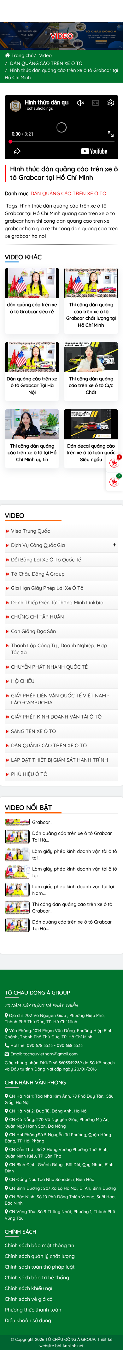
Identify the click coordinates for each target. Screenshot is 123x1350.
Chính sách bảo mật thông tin (39, 1245)
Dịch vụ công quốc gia (38, 545)
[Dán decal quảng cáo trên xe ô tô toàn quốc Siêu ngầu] (91, 423)
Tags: (11, 205)
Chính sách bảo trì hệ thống (37, 1277)
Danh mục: (17, 193)
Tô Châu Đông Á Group (38, 574)
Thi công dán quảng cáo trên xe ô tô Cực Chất (91, 385)
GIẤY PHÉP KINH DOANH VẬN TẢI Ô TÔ (56, 716)
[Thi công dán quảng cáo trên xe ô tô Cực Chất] (91, 356)
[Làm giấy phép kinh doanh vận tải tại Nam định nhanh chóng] (17, 884)
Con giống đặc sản (33, 631)
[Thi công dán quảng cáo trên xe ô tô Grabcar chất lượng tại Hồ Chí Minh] (91, 282)
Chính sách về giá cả (29, 1299)
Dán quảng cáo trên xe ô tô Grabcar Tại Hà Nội (32, 385)
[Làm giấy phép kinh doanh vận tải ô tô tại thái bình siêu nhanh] (17, 849)
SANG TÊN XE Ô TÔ (33, 731)
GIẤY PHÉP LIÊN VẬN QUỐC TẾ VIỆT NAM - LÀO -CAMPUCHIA (60, 699)
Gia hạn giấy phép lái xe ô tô (47, 588)
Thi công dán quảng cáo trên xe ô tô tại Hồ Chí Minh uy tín (32, 452)
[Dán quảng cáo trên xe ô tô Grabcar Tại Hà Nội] (32, 356)
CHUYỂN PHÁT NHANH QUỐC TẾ (49, 667)
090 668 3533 (70, 1045)
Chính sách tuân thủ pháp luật (40, 1267)
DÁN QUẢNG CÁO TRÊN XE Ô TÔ (46, 63)
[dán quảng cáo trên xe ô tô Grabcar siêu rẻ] (32, 282)
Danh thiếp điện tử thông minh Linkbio (57, 602)
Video (45, 55)
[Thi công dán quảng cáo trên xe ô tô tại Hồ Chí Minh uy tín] (32, 423)
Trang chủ (22, 55)
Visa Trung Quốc (30, 531)
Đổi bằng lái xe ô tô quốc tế (46, 559)
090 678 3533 (40, 1045)
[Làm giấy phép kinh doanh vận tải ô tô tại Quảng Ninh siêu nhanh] (17, 866)
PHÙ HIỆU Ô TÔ (29, 774)
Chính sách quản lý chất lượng (40, 1256)
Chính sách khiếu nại (28, 1288)
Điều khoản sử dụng (28, 1320)
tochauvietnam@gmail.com (50, 1053)
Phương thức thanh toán (33, 1309)
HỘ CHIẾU (22, 681)
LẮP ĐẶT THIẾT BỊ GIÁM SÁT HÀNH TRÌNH (59, 760)
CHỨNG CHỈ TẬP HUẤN (37, 616)
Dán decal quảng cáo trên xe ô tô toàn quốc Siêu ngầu (91, 452)
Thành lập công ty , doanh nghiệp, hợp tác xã (59, 648)
